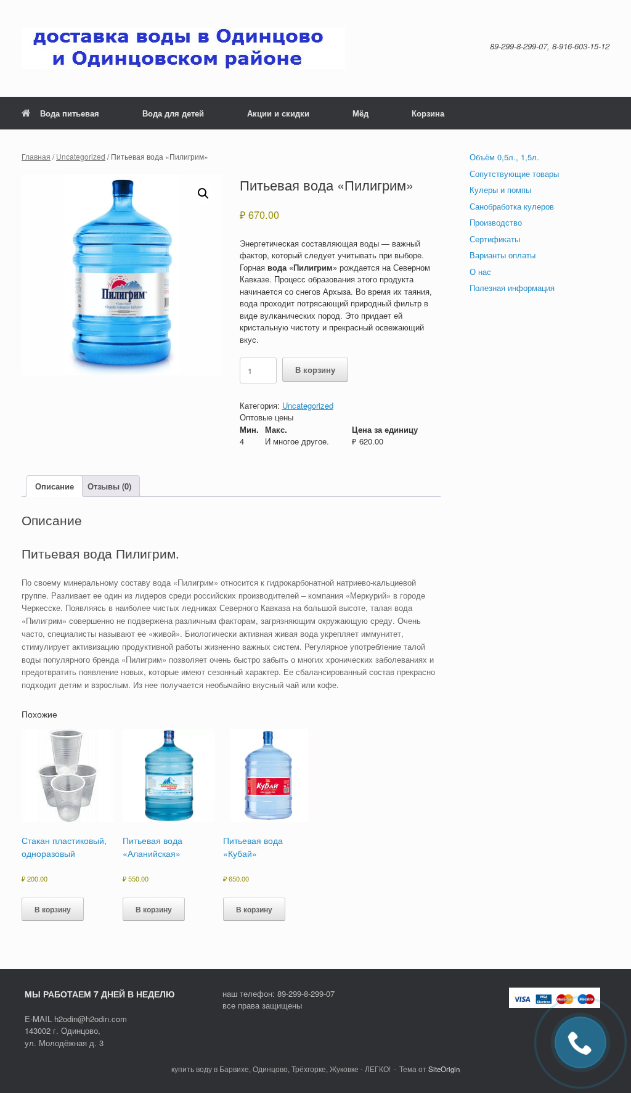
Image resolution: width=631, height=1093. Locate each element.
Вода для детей (173, 113)
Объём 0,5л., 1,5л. (504, 157)
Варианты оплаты (502, 255)
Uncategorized (80, 156)
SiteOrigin (444, 1069)
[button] (203, 193)
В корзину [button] (53, 909)
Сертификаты (495, 239)
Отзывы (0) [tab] (109, 486)
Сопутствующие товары (514, 173)
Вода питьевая (69, 113)
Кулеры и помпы (500, 189)
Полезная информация (512, 287)
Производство (496, 222)
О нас (480, 271)
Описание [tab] (54, 486)
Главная (36, 156)
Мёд (360, 113)
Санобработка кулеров (512, 206)
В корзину (315, 369)
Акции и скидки (278, 113)
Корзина (428, 113)
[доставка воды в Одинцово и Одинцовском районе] (183, 48)
